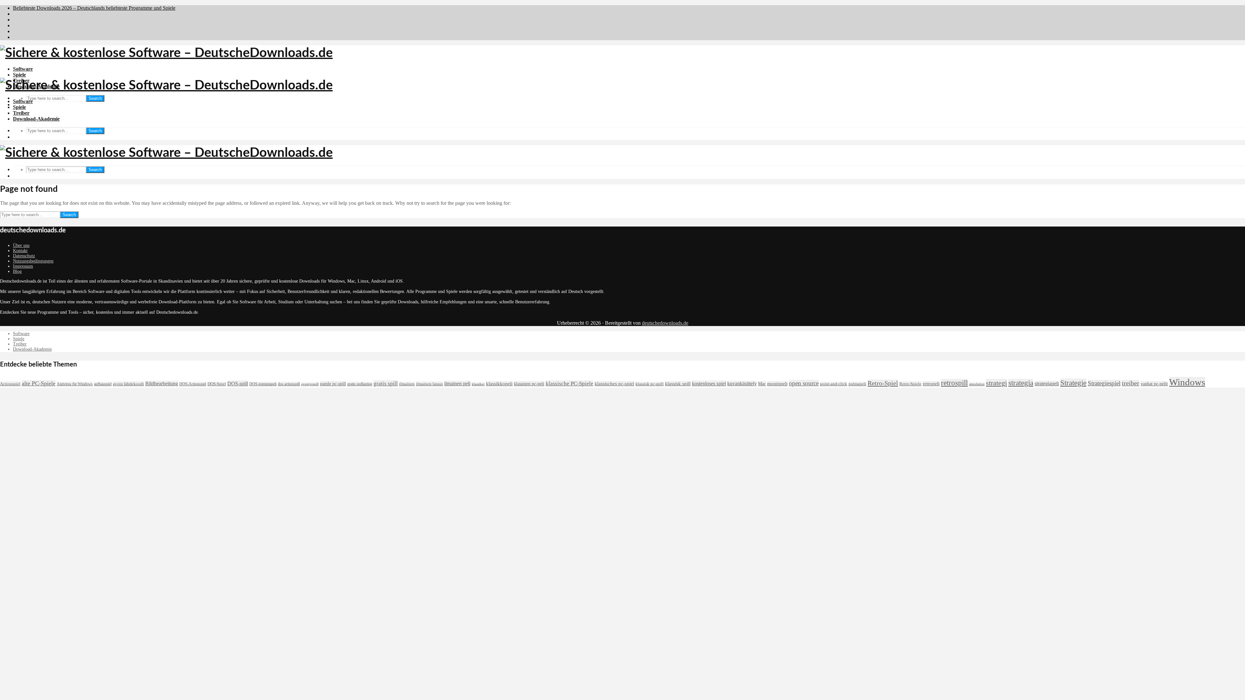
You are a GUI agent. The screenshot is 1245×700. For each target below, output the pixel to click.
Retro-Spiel (883, 383)
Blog (17, 271)
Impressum (23, 266)
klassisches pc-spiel (614, 383)
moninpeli (777, 383)
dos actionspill (289, 384)
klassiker (478, 384)
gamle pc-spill (333, 383)
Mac (762, 383)
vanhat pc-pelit (1154, 383)
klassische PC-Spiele (569, 383)
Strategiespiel (1104, 383)
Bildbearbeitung (161, 383)
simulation (977, 384)
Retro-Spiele (910, 383)
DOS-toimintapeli (263, 384)
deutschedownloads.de (665, 323)
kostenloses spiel (709, 383)
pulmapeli (857, 384)
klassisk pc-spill (649, 384)
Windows (1187, 382)
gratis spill (386, 383)
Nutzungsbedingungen (33, 261)
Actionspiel (10, 383)
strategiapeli (1047, 383)
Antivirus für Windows (75, 384)
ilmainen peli (457, 383)
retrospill (954, 383)
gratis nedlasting (359, 384)
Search (95, 98)
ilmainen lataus (429, 383)
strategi (996, 383)
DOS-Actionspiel (192, 384)
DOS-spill (237, 383)
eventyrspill (310, 384)
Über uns (21, 245)
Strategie (1073, 383)
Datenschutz (24, 255)
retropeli (931, 383)
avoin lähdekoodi (128, 383)
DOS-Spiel (217, 384)
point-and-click (833, 384)
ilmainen (407, 384)
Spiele (19, 74)
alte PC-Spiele (38, 383)
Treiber (21, 113)
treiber (1130, 383)
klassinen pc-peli (529, 383)
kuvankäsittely (742, 383)
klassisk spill (678, 383)
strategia (1020, 383)
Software (23, 69)
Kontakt (20, 250)
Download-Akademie (36, 119)
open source (804, 383)
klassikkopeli (499, 383)
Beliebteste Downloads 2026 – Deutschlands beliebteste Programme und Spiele (94, 8)
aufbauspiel (103, 384)
